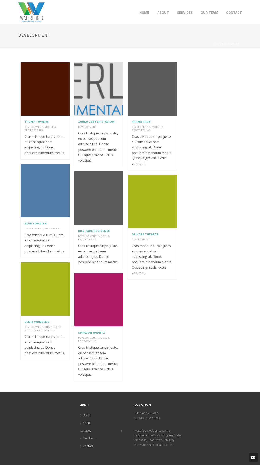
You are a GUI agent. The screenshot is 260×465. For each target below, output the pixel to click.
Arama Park (141, 121)
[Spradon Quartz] (106, 299)
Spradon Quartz (91, 332)
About (163, 12)
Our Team (209, 12)
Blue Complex (36, 223)
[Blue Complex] (52, 190)
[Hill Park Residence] (106, 198)
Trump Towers (37, 121)
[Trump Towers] (52, 88)
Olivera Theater (145, 234)
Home (144, 12)
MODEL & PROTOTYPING (40, 128)
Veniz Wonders (37, 322)
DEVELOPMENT (34, 126)
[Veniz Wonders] (52, 289)
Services (185, 12)
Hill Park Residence (94, 231)
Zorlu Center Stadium (96, 121)
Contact (234, 12)
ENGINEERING (53, 228)
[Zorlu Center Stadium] (106, 88)
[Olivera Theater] (159, 201)
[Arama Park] (159, 88)
